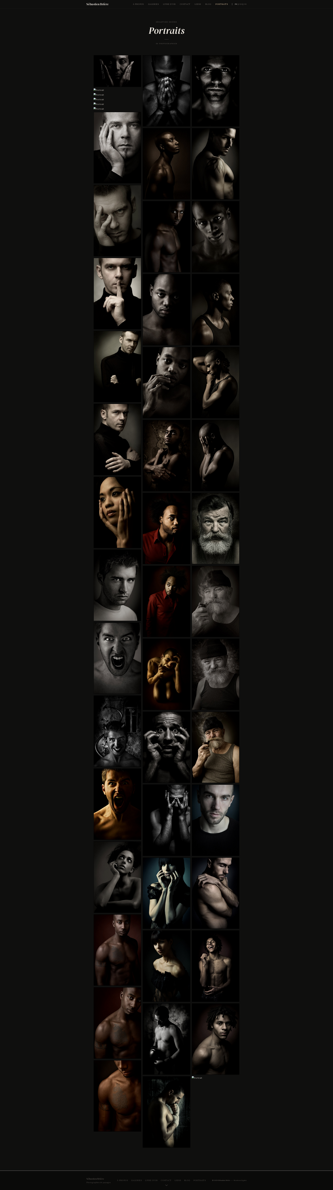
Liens (198, 4)
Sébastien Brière (97, 4)
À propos (138, 4)
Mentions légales (240, 1180)
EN (240, 4)
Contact (185, 4)
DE (245, 4)
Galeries (153, 4)
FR (236, 4)
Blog (208, 4)
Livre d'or (169, 4)
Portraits (221, 4)
